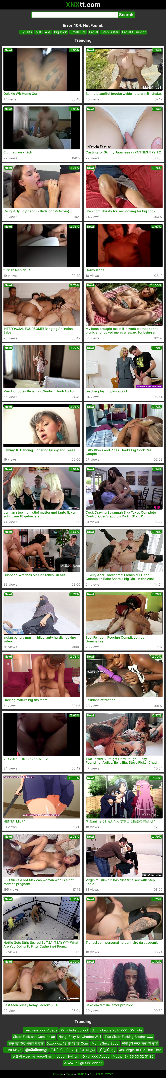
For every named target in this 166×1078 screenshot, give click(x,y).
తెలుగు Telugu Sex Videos (83, 1063)
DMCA (82, 1074)
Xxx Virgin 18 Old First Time (140, 1050)
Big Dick (60, 32)
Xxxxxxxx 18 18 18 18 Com (67, 1043)
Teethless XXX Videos (40, 1030)
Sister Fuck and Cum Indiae (34, 1037)
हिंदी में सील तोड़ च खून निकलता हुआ (73, 1050)
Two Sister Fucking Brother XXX (129, 1037)
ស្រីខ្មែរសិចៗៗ (107, 1050)
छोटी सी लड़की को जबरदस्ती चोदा (33, 1056)
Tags (69, 1074)
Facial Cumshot (134, 32)
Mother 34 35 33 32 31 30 (133, 1056)
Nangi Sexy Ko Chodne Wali (80, 1037)
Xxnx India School (74, 1030)
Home (58, 1074)
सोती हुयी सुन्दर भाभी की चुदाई (140, 1043)
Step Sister (110, 32)
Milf (38, 32)
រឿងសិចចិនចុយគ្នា (36, 1050)
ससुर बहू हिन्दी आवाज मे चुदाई (26, 1043)
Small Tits (77, 32)
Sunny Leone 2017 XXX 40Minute (117, 1030)
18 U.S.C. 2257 (101, 1074)
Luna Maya (13, 1050)
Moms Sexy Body (105, 1043)
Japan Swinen (67, 1056)
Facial (93, 32)
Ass (47, 32)
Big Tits (26, 32)
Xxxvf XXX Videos (95, 1056)
